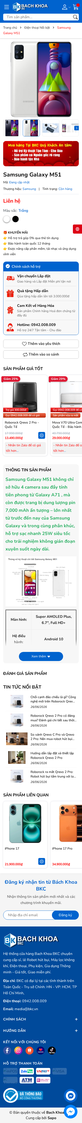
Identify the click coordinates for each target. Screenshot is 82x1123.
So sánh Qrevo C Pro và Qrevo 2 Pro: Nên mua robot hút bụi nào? (52, 739)
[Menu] (6, 6)
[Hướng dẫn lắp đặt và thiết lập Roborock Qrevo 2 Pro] (16, 757)
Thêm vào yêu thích (44, 343)
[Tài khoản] (65, 6)
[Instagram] (18, 1051)
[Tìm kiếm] (75, 17)
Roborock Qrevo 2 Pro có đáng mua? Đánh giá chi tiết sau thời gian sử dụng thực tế (53, 720)
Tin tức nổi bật (22, 687)
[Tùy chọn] (41, 435)
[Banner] (41, 153)
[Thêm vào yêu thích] (42, 397)
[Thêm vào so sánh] (42, 407)
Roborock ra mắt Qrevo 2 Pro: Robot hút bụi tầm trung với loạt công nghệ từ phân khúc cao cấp (54, 778)
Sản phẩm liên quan (26, 795)
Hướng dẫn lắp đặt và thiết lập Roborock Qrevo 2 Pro (52, 755)
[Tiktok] (52, 1051)
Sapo (52, 1117)
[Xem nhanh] (42, 388)
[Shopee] (29, 1051)
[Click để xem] (41, 79)
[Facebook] (7, 1051)
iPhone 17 (12, 848)
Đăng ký (65, 915)
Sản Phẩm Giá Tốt (23, 368)
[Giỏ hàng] (76, 7)
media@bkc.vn (26, 1009)
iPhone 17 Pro (62, 848)
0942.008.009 (43, 324)
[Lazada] (41, 1051)
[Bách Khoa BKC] (30, 6)
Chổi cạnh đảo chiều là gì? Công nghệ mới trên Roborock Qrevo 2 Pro (53, 701)
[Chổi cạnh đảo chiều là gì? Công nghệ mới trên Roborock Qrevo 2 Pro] (16, 701)
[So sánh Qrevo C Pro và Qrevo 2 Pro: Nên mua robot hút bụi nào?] (16, 738)
